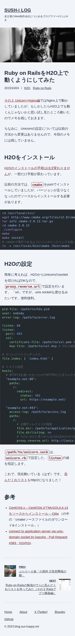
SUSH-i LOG (17, 10)
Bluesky (60, 612)
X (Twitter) (41, 612)
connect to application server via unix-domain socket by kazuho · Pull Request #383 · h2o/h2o (38, 537)
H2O (27, 88)
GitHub (8, 619)
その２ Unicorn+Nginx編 (22, 100)
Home (8, 612)
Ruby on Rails (42, 88)
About (23, 612)
